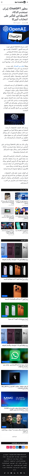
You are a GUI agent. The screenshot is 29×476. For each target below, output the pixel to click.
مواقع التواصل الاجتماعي (20, 461)
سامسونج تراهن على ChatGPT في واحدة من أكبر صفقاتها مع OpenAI (21, 202)
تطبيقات (4, 456)
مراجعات (21, 458)
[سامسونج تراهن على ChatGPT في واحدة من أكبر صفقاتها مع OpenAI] (21, 196)
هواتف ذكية (17, 456)
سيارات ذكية (24, 463)
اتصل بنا (4, 467)
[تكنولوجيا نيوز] (20, 2)
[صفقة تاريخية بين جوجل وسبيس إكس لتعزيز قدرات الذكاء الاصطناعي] (21, 210)
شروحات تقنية (15, 458)
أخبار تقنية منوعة (16, 467)
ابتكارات (19, 463)
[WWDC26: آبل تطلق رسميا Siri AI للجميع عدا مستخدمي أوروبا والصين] (7, 196)
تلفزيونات (8, 465)
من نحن (14, 469)
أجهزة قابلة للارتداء (5, 463)
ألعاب (16, 463)
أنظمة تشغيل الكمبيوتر (18, 465)
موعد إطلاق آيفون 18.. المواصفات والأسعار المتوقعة (15, 259)
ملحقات (3, 465)
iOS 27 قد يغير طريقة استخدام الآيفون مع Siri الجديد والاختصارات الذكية (8, 232)
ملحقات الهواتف (23, 467)
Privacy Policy (9, 467)
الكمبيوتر (25, 465)
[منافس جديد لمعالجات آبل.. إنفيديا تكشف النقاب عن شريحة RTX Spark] (7, 210)
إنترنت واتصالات (9, 458)
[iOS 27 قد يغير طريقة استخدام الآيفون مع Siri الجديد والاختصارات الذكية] (7, 225)
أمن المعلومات (12, 461)
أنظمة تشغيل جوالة (10, 456)
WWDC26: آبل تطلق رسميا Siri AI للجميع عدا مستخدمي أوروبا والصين (7, 202)
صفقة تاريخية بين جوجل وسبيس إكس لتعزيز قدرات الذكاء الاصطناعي (21, 217)
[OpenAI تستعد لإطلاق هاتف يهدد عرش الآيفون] (21, 225)
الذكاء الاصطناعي (23, 456)
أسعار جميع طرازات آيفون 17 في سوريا (18, 319)
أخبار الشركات (6, 461)
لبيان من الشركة (19, 66)
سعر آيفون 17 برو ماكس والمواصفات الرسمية (16, 299)
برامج (12, 465)
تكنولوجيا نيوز (5, 454)
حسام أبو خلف (24, 22)
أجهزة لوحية (12, 463)
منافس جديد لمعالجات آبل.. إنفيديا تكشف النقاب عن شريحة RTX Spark (8, 217)
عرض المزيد (14, 436)
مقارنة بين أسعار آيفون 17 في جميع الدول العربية (16, 279)
